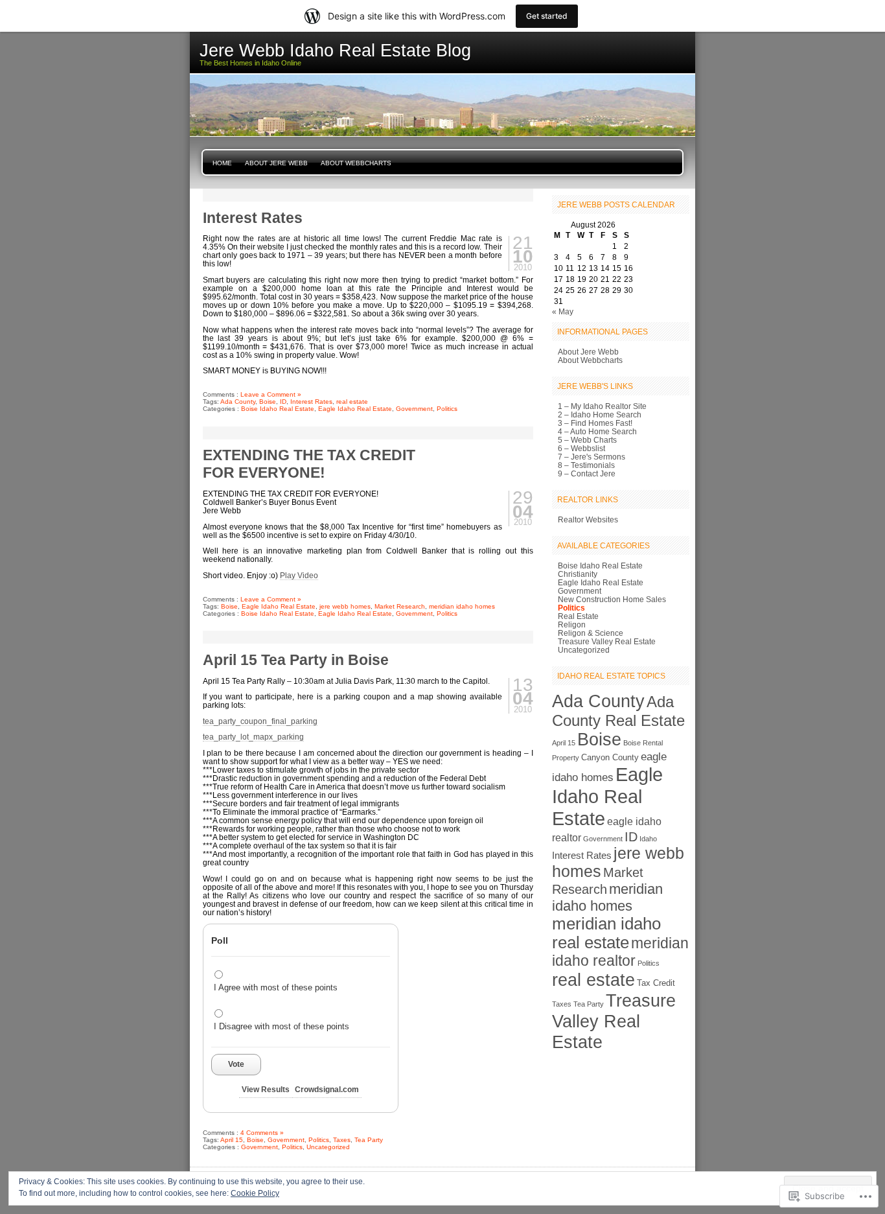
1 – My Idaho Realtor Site (602, 406)
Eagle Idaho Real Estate (355, 408)
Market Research (399, 606)
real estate (352, 401)
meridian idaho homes (462, 606)
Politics (447, 408)
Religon (572, 624)
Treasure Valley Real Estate (607, 641)
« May (562, 311)
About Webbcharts (356, 163)
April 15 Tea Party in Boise (296, 659)
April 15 (231, 1139)
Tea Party (368, 1139)
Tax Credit (656, 983)
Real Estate (578, 616)
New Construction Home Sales (612, 599)
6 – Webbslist (581, 448)
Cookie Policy (255, 1193)
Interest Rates (253, 217)
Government (414, 408)
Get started (547, 16)
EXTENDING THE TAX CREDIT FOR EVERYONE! (309, 464)
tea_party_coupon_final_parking (260, 721)
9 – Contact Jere (586, 473)
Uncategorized (328, 1146)
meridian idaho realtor (620, 952)
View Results (266, 1089)
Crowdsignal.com (327, 1089)
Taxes (342, 1139)
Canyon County (610, 757)
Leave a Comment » (270, 394)
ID (283, 401)
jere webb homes (345, 606)
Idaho (648, 839)
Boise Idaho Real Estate (277, 408)
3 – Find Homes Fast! (595, 423)
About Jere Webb (276, 163)
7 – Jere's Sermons (591, 456)
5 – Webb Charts (587, 440)
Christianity (577, 574)
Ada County (237, 401)
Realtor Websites (588, 519)
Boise (267, 401)
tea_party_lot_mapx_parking (253, 736)
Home (222, 163)
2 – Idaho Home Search (599, 414)
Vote (236, 1064)
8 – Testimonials (586, 465)
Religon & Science (590, 633)
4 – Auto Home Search (597, 431)
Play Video (299, 575)
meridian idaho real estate (606, 933)
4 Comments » (262, 1132)
